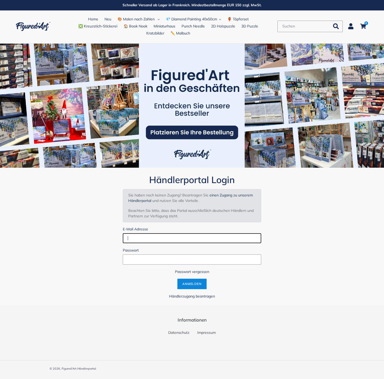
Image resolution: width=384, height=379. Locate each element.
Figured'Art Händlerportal (79, 368)
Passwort (131, 250)
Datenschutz (178, 332)
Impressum (206, 332)
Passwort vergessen (192, 271)
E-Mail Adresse (135, 229)
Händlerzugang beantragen (192, 296)
